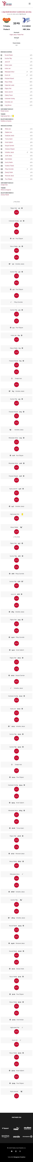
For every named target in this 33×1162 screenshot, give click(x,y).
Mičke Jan (8, 129)
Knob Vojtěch (9, 142)
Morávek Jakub (9, 176)
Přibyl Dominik (9, 169)
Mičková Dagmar (6, 190)
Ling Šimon (8, 105)
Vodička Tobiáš (9, 165)
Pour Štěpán (8, 179)
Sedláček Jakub (9, 135)
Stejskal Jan (8, 132)
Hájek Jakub (13, 34)
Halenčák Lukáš (9, 85)
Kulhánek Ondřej (10, 98)
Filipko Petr (8, 88)
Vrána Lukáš (8, 65)
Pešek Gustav (5, 111)
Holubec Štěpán (10, 149)
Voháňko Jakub (9, 152)
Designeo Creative (19, 1157)
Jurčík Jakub (8, 155)
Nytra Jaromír (9, 92)
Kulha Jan (7, 68)
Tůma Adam (8, 139)
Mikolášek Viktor (9, 72)
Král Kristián (8, 159)
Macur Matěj (8, 82)
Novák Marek (9, 55)
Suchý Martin (9, 162)
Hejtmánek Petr (5, 116)
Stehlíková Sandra (6, 121)
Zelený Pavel (8, 95)
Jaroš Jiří (7, 62)
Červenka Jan (9, 102)
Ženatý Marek (5, 195)
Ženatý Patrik (9, 172)
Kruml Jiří (7, 75)
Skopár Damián (9, 145)
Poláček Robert (9, 78)
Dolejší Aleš (4, 185)
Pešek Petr (20, 34)
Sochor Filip (8, 58)
